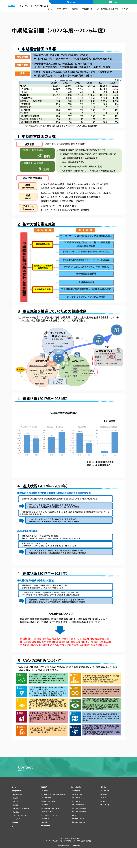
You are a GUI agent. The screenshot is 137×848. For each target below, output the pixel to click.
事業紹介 (75, 9)
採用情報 (73, 2)
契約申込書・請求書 (78, 818)
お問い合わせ (117, 2)
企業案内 (15, 801)
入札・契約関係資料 (78, 805)
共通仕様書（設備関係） (79, 812)
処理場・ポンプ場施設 (49, 801)
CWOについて (62, 9)
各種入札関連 (76, 798)
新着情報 (114, 9)
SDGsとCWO (16, 819)
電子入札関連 (76, 801)
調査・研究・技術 (47, 812)
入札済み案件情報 (77, 794)
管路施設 (45, 805)
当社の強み (45, 791)
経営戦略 (15, 805)
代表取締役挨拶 (17, 794)
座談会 (103, 801)
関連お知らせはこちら (78, 822)
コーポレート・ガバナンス (21, 815)
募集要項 (104, 794)
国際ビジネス (46, 818)
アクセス (125, 9)
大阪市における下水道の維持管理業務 (53, 794)
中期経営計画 (87, 9)
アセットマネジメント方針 (21, 808)
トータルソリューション (49, 815)
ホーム (50, 9)
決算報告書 (16, 812)
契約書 (74, 815)
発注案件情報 (76, 791)
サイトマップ (104, 805)
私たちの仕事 (105, 791)
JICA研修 (45, 822)
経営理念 (15, 798)
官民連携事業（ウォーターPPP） (52, 808)
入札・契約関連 (102, 9)
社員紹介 (104, 798)
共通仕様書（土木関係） (79, 808)
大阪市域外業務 (47, 798)
